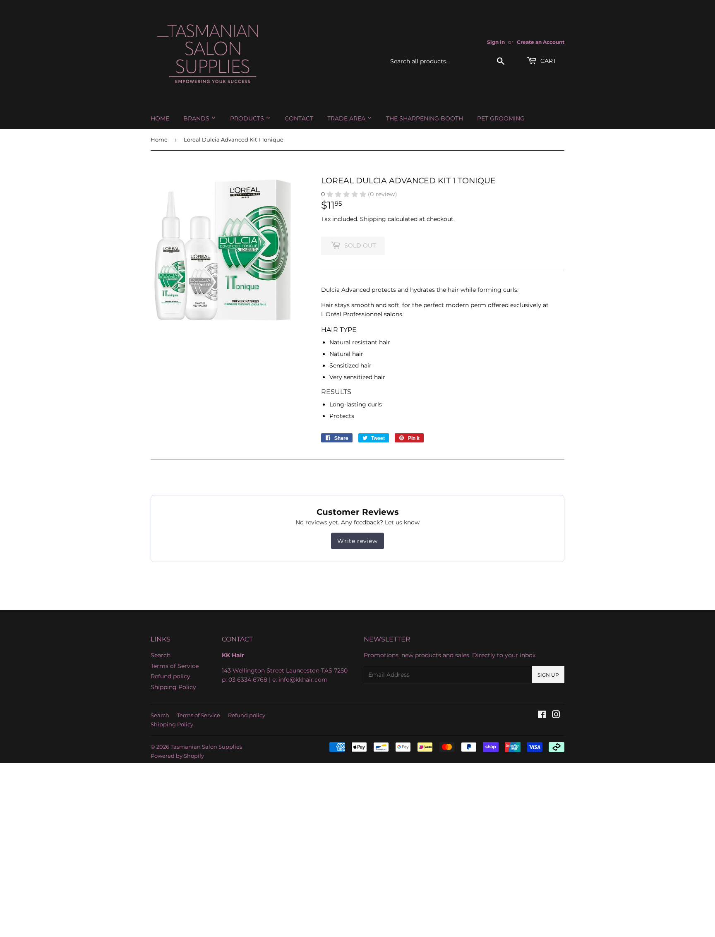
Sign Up (548, 675)
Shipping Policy (173, 687)
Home (160, 118)
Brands (197, 118)
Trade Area (347, 118)
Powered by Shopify (177, 755)
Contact (299, 118)
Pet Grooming (501, 118)
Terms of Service (175, 666)
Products (248, 118)
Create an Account (540, 42)
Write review (357, 541)
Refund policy (170, 676)
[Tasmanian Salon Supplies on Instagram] (556, 715)
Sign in (496, 42)
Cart (547, 61)
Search (160, 655)
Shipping (373, 219)
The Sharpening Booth (424, 118)
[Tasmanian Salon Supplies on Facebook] (541, 715)
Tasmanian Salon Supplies (206, 746)
